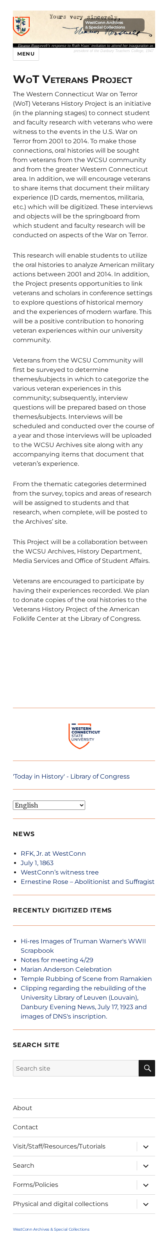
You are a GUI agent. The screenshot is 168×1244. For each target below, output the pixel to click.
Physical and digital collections (60, 1204)
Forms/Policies (35, 1184)
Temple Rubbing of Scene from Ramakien (86, 979)
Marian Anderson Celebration (66, 969)
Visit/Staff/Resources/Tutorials (59, 1146)
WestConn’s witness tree (60, 872)
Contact (25, 1127)
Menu (25, 53)
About (22, 1108)
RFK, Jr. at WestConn (53, 853)
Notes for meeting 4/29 (57, 960)
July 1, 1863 (37, 863)
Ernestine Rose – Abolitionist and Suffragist (88, 881)
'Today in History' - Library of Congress (71, 776)
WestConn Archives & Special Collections (105, 25)
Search (23, 1165)
